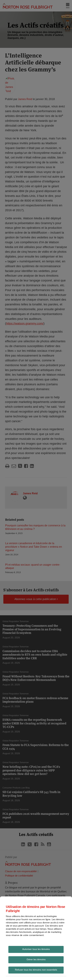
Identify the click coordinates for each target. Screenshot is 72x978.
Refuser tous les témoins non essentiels (36, 969)
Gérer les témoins (36, 959)
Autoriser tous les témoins (36, 949)
